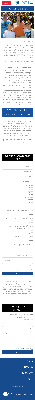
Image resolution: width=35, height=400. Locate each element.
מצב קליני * (29, 197)
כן (30, 212)
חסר (29, 192)
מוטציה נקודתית (26, 187)
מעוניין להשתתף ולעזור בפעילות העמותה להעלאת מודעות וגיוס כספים (20, 227)
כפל (30, 190)
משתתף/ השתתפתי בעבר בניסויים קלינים (20, 210)
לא (30, 215)
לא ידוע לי (28, 194)
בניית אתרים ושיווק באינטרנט (24, 394)
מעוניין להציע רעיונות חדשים (22, 319)
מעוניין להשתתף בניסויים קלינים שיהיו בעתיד (18, 218)
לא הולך (28, 202)
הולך (29, 200)
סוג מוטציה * (28, 185)
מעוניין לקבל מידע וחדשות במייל (22, 236)
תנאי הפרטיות (19, 270)
